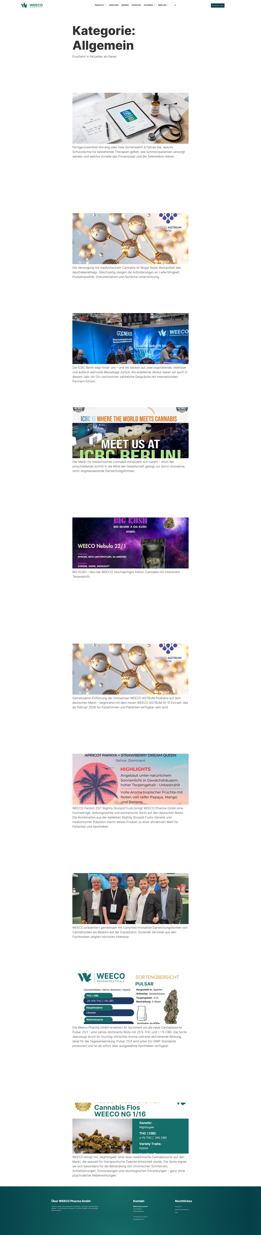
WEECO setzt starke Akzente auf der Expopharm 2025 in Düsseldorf (115, 850)
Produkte (99, 5)
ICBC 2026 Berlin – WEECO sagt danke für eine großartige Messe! (129, 296)
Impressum (178, 1206)
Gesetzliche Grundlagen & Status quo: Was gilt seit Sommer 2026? (127, 75)
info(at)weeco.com (138, 1219)
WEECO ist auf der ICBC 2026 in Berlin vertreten (122, 395)
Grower (125, 5)
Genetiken (113, 5)
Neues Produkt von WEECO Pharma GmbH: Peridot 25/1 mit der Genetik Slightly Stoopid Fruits (129, 731)
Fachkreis (148, 5)
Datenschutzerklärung (182, 1209)
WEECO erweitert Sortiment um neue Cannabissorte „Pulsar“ (121, 955)
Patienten (136, 5)
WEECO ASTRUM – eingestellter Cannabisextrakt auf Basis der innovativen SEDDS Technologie (127, 185)
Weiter (182, 1182)
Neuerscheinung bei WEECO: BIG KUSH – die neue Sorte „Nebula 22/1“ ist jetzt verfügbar (125, 495)
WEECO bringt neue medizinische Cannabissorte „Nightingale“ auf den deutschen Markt (117, 1075)
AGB (176, 1212)
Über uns (162, 5)
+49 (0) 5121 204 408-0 (140, 1217)
